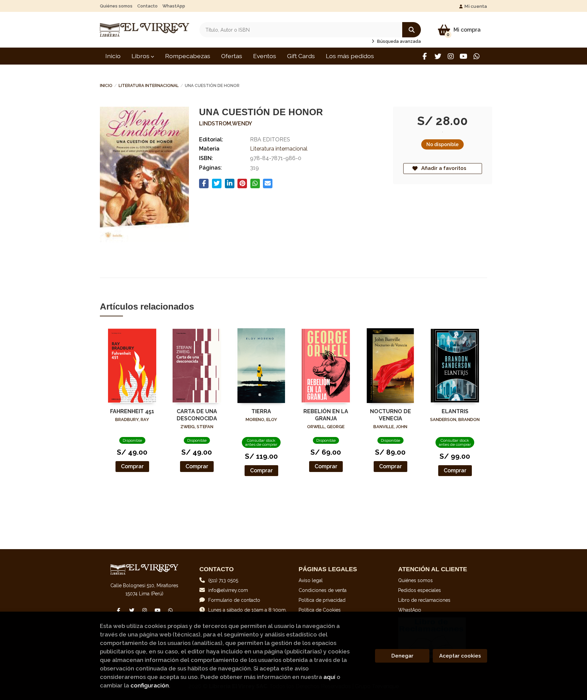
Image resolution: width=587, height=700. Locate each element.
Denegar (402, 656)
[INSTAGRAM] (450, 56)
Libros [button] (141, 55)
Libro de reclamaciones (424, 600)
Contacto (147, 5)
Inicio (106, 85)
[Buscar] (411, 29)
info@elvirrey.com (228, 590)
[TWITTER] (437, 56)
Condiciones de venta (322, 590)
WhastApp (173, 5)
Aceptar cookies (460, 656)
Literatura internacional (149, 85)
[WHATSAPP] (476, 56)
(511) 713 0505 (223, 580)
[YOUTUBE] (463, 56)
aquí (329, 676)
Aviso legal (311, 580)
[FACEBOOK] (424, 56)
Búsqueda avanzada (398, 41)
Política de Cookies (320, 610)
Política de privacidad (322, 600)
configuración (149, 685)
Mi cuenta (475, 6)
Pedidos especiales (419, 590)
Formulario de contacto (234, 600)
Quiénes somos (116, 5)
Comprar (132, 466)
